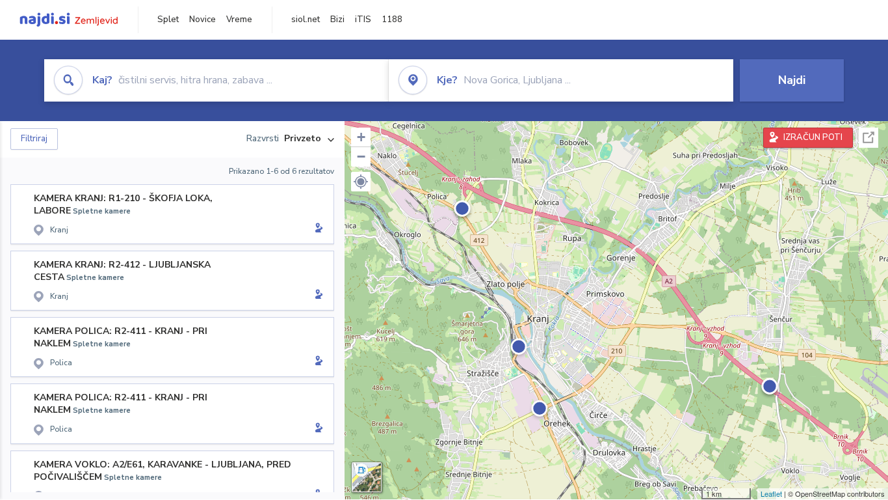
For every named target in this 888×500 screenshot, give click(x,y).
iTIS (363, 19)
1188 (392, 19)
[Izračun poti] (316, 229)
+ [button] (361, 137)
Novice (202, 19)
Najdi (791, 80)
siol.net (305, 19)
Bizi (337, 19)
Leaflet (771, 493)
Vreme (239, 19)
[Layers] (366, 477)
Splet (168, 19)
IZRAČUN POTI (812, 137)
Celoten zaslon (868, 138)
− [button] (361, 156)
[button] (361, 181)
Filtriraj (34, 139)
